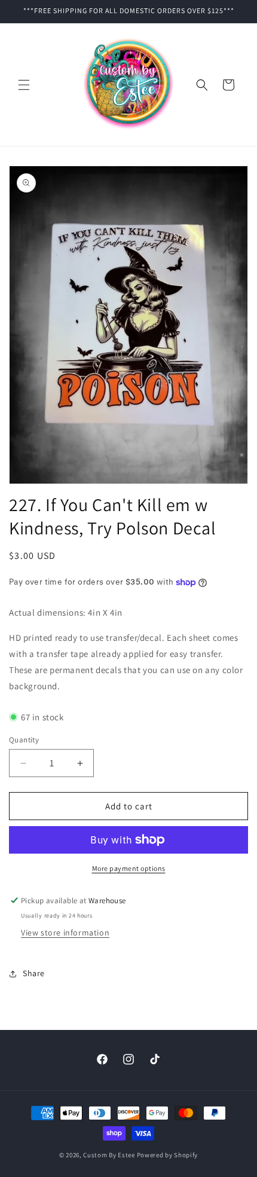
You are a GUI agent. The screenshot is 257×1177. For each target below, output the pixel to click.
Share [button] (34, 973)
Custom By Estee (109, 1155)
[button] (24, 85)
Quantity (24, 740)
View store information (65, 932)
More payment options (129, 868)
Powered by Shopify (167, 1155)
